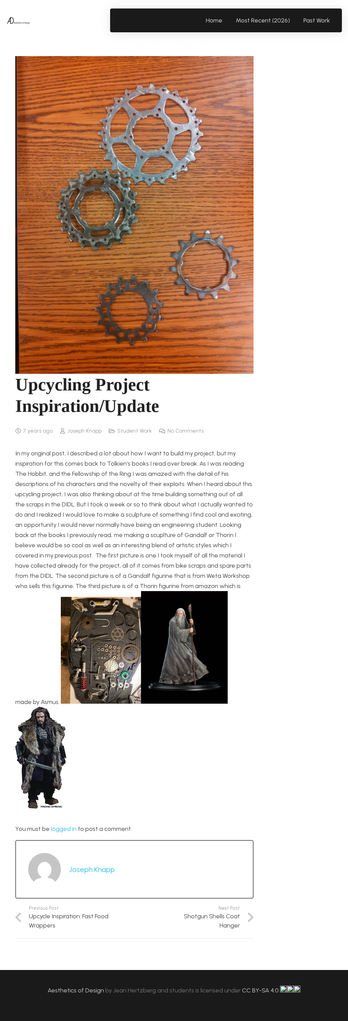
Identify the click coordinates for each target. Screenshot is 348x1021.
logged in (63, 829)
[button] (334, 20)
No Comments (186, 431)
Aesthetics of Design (76, 990)
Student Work (134, 431)
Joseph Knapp (84, 431)
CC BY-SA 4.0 (261, 990)
